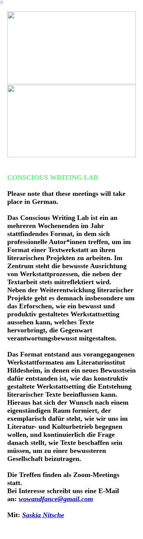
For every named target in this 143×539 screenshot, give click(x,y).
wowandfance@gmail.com (56, 499)
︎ (1, 2)
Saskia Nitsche (43, 515)
